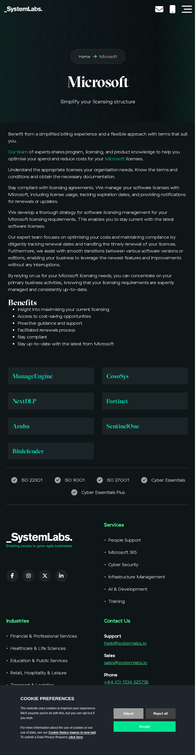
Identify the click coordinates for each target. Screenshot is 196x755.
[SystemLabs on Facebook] (12, 576)
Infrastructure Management (136, 577)
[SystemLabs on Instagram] (28, 576)
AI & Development (127, 589)
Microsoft (115, 159)
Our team (18, 152)
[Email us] (160, 9)
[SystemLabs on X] (45, 576)
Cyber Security (123, 564)
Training (116, 601)
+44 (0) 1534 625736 (126, 682)
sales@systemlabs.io (125, 662)
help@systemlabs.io (125, 643)
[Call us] (173, 9)
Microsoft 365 (122, 552)
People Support (124, 540)
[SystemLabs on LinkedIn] (61, 576)
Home (84, 56)
